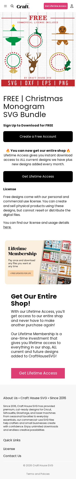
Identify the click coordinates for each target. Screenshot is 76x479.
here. (7, 227)
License (9, 449)
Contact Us (12, 455)
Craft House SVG (43, 465)
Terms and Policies (38, 474)
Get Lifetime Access (55, 6)
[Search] (12, 6)
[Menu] (5, 6)
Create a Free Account (38, 136)
